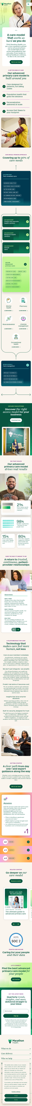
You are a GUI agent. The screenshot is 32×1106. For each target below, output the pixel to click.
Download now (16, 420)
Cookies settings (16, 1091)
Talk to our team (16, 62)
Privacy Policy (17, 1027)
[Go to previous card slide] (13, 629)
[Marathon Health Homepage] (6, 4)
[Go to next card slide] (18, 629)
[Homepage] (16, 1041)
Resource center (16, 881)
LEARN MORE (8, 310)
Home (16, 30)
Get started (16, 979)
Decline (16, 1099)
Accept (16, 1095)
